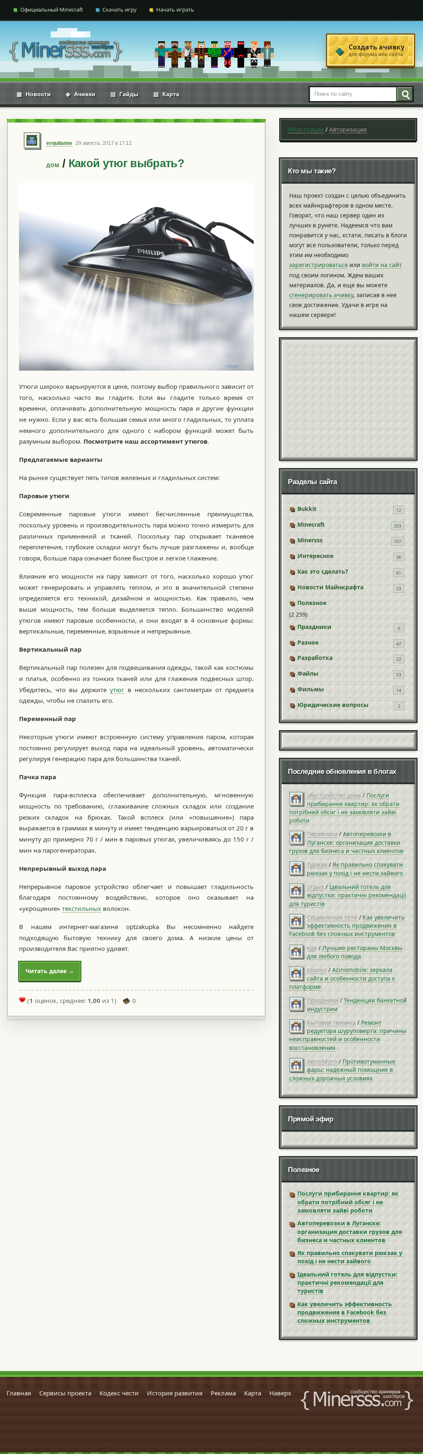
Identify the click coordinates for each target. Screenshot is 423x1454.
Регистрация (306, 129)
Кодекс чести (119, 1393)
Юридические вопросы (332, 705)
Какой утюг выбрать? (126, 163)
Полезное (311, 603)
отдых (315, 887)
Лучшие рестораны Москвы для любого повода (354, 952)
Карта (166, 94)
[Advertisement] (348, 399)
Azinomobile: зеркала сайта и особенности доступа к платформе (342, 978)
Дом (52, 165)
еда (312, 948)
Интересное (315, 556)
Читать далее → (50, 971)
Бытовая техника (331, 1022)
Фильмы (310, 689)
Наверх (280, 1393)
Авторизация (348, 129)
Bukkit (306, 509)
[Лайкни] (22, 999)
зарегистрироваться (318, 265)
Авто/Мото (322, 1061)
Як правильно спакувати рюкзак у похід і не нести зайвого (355, 869)
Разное (307, 642)
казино (317, 970)
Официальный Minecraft (51, 9)
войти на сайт (382, 265)
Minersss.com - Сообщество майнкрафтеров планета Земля (357, 1400)
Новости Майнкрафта (330, 587)
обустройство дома (334, 795)
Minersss (310, 540)
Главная (19, 1393)
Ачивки (80, 94)
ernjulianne (59, 143)
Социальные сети (332, 917)
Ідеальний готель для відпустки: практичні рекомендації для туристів (347, 895)
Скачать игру (119, 9)
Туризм (317, 864)
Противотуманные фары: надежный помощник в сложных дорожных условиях (342, 1069)
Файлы (307, 673)
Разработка (315, 658)
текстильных (81, 908)
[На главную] (65, 50)
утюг (117, 690)
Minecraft (311, 524)
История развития (174, 1393)
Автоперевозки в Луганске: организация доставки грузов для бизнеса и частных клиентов (346, 842)
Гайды (124, 94)
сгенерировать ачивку (321, 295)
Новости (34, 94)
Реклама (223, 1393)
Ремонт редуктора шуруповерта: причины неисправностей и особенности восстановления (347, 1035)
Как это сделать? (322, 571)
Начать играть (175, 9)
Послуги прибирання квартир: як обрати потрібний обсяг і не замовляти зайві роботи (344, 807)
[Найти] (404, 94)
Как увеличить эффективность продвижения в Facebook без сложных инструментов (346, 925)
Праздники (314, 627)
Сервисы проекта (65, 1393)
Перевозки (322, 834)
